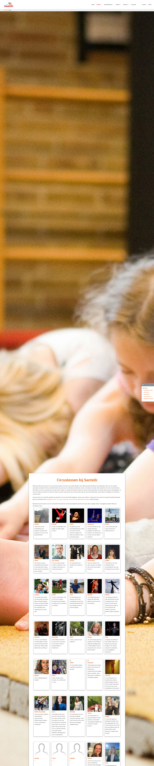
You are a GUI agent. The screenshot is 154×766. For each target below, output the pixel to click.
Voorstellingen (108, 4)
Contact (144, 4)
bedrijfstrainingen (84, 499)
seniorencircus (147, 396)
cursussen (59, 499)
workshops (66, 499)
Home (93, 4)
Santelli (6, 10)
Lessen (98, 4)
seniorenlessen (73, 499)
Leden (149, 4)
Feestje (118, 4)
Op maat (133, 4)
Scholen (125, 4)
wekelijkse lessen (51, 499)
